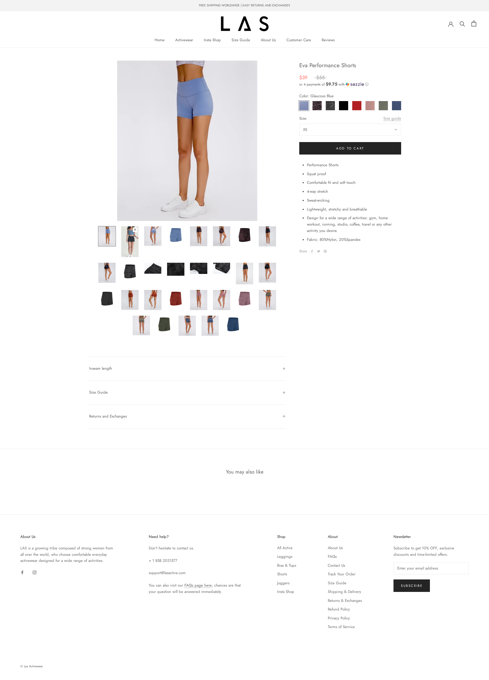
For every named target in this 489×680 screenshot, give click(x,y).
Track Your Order (342, 574)
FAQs (332, 556)
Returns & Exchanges (345, 600)
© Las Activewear (31, 666)
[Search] (462, 23)
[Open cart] (473, 23)
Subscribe (412, 585)
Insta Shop (212, 40)
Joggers (283, 583)
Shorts (282, 574)
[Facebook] (312, 251)
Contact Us (336, 565)
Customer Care (299, 40)
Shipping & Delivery (344, 591)
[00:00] (187, 141)
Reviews (328, 40)
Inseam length (100, 368)
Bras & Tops (286, 565)
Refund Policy (339, 609)
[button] (350, 84)
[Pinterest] (325, 251)
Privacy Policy (339, 618)
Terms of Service (341, 627)
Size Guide (241, 40)
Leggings (284, 556)
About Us (268, 40)
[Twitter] (318, 251)
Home (160, 40)
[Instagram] (34, 572)
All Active (285, 548)
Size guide (392, 118)
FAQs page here (198, 585)
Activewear (184, 40)
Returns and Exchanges (108, 416)
